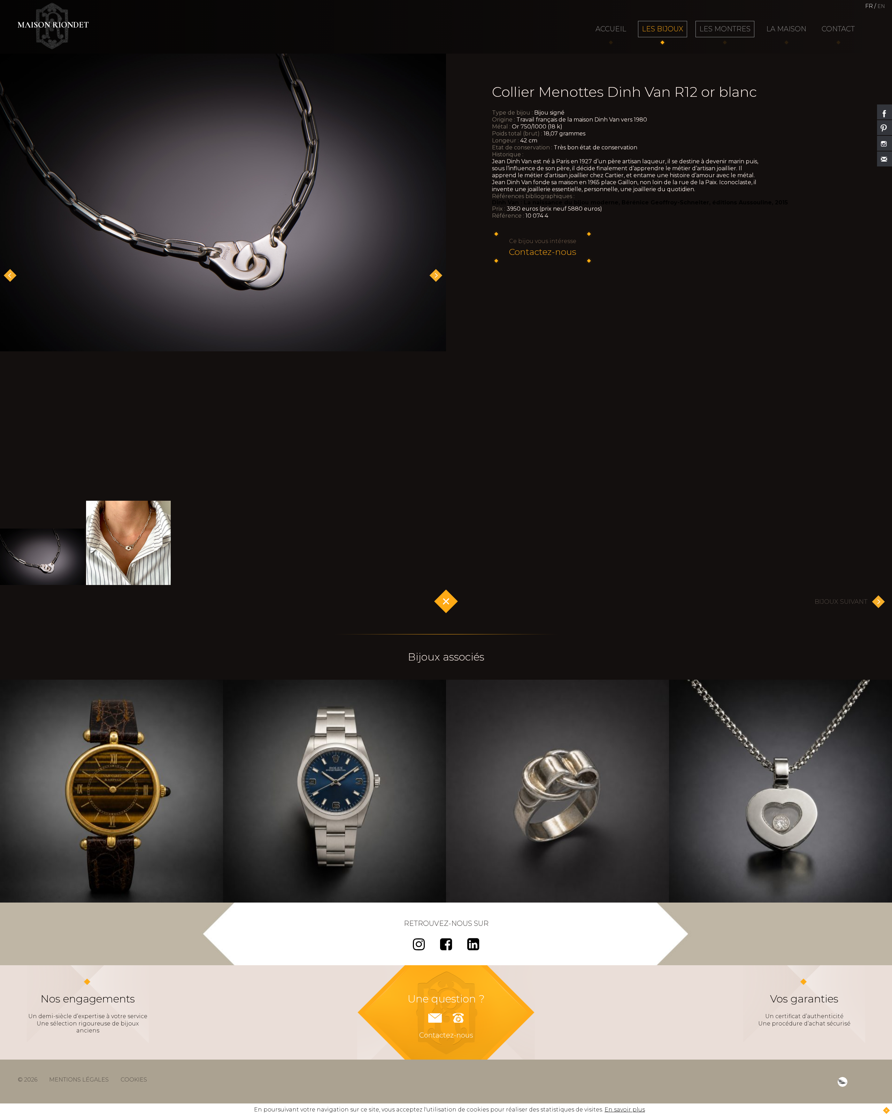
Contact (838, 29)
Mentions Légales (79, 1079)
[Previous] (10, 275)
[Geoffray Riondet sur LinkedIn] (473, 947)
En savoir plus (625, 1109)
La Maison (786, 29)
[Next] (436, 275)
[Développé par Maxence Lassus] (842, 1082)
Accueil (610, 29)
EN (881, 6)
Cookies (134, 1079)
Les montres (725, 29)
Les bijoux (662, 29)
